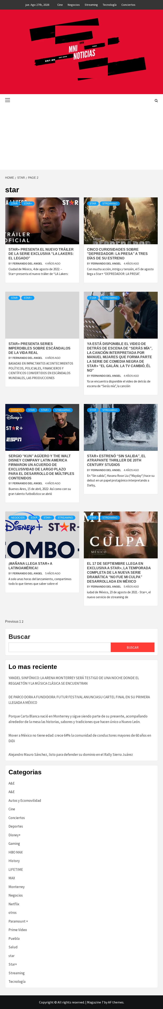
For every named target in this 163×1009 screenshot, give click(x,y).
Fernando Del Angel (28, 263)
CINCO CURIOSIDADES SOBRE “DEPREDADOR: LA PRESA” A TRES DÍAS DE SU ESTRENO (117, 254)
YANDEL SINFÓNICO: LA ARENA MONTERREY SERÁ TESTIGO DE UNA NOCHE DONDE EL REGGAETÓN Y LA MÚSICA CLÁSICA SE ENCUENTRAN (73, 681)
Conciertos (128, 5)
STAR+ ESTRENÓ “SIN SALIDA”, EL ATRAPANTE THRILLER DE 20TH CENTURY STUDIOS (116, 460)
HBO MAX (15, 852)
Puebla (14, 938)
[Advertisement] (81, 138)
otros (12, 912)
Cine (60, 5)
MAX (11, 878)
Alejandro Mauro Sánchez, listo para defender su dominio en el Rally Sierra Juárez (70, 754)
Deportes (15, 826)
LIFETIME (15, 869)
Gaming (14, 843)
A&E (11, 783)
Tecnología (110, 5)
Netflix (13, 904)
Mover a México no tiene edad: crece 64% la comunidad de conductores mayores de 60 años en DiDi (79, 738)
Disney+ (16, 410)
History (14, 860)
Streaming (91, 5)
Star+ (28, 203)
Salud (13, 947)
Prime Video (17, 929)
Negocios (74, 5)
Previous (11, 621)
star (14, 203)
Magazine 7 (95, 1002)
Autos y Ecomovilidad (24, 800)
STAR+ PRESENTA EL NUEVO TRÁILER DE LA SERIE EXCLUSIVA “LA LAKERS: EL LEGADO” (41, 254)
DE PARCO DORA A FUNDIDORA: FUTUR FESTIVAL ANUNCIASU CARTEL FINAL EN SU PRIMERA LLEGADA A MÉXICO (79, 700)
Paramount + (18, 921)
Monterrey (16, 886)
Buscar (19, 636)
